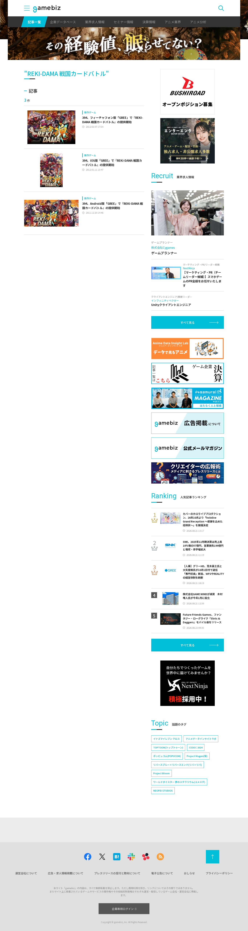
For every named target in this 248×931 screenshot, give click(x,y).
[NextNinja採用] (187, 683)
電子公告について (162, 873)
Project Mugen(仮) (197, 756)
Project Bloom (161, 773)
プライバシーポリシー (219, 873)
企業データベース (63, 21)
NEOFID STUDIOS (163, 790)
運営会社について (26, 873)
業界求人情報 (95, 21)
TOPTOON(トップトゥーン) (168, 747)
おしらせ (189, 873)
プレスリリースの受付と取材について (117, 873)
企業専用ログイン (123, 909)
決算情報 (148, 21)
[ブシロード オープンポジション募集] (187, 91)
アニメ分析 (198, 21)
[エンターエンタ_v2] (187, 140)
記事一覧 (34, 21)
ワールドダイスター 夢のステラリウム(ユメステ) (179, 782)
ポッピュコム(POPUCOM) (167, 756)
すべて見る (187, 322)
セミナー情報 (123, 21)
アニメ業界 (172, 21)
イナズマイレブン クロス (166, 738)
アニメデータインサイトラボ (201, 738)
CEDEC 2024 (195, 747)
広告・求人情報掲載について (65, 873)
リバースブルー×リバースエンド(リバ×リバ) (177, 764)
